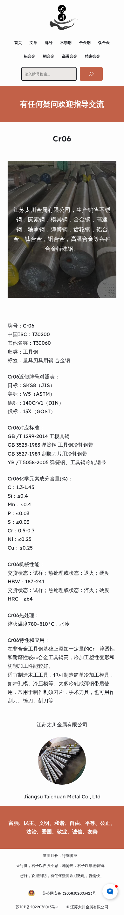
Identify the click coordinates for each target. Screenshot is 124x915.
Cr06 (28, 325)
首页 (18, 42)
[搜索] (91, 74)
